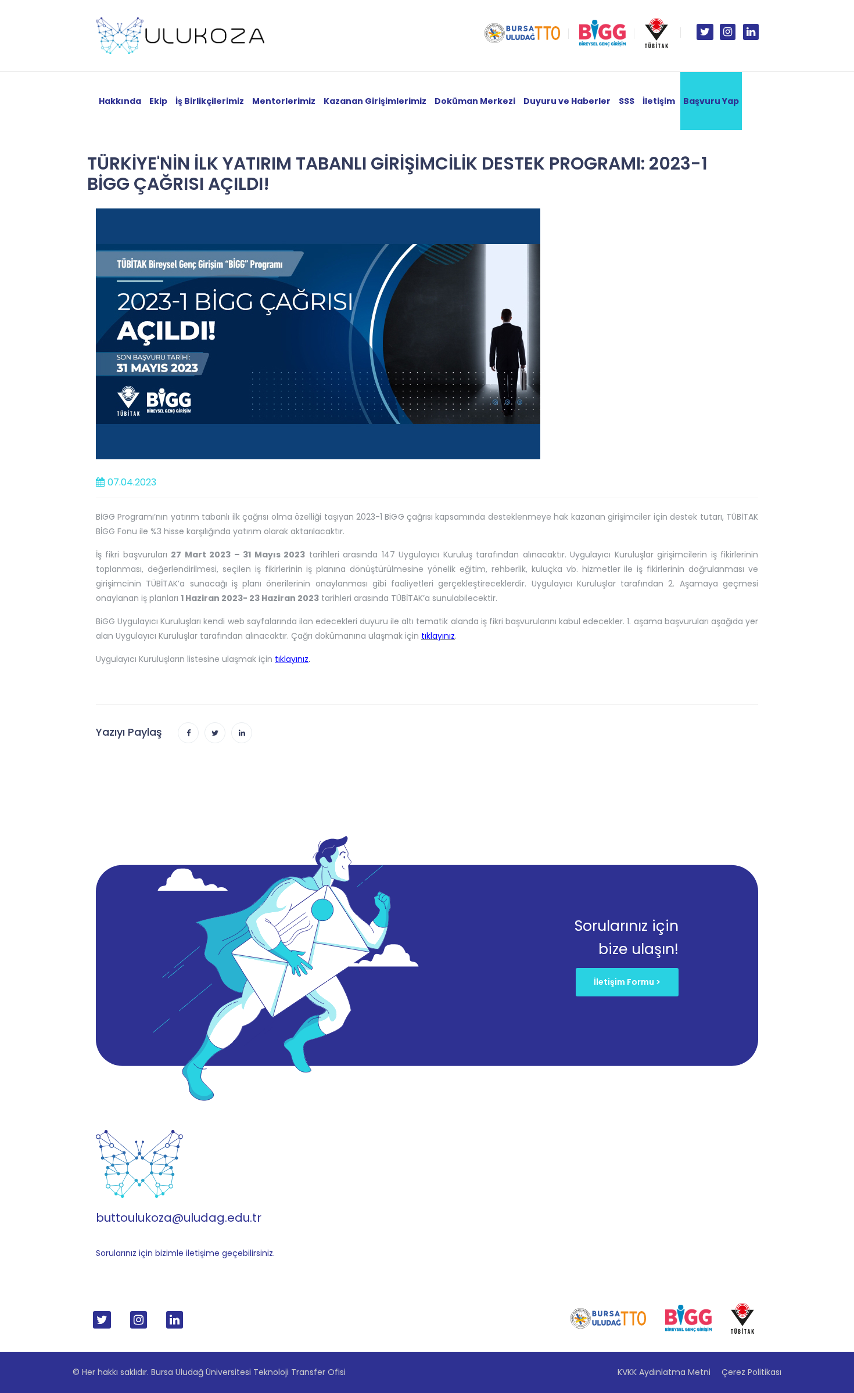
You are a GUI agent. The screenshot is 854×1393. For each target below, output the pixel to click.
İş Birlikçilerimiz (209, 101)
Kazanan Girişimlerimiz (375, 101)
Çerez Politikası (751, 1372)
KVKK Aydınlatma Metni (664, 1372)
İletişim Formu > (627, 982)
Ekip (158, 101)
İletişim (659, 101)
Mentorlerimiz (283, 101)
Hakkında (120, 101)
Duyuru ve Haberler (567, 101)
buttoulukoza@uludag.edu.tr (178, 1218)
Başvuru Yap (711, 101)
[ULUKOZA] (180, 35)
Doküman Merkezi (475, 101)
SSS (626, 101)
